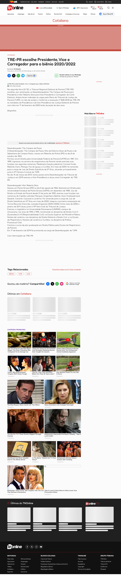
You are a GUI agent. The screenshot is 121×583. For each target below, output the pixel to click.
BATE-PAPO (100, 2)
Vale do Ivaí (31, 14)
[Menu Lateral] (113, 8)
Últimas (93, 14)
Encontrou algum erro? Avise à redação (66, 269)
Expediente (81, 564)
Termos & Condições (84, 569)
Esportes (10, 572)
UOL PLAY (54, 2)
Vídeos (85, 14)
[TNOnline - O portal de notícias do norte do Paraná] (15, 8)
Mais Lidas (10, 559)
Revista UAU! (58, 14)
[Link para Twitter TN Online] (32, 547)
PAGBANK (41, 2)
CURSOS (47, 2)
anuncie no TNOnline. (63, 143)
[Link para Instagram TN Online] (36, 547)
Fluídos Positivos (46, 561)
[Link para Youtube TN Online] (41, 547)
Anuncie (80, 561)
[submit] (108, 8)
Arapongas (21, 14)
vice (28, 274)
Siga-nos (30, 75)
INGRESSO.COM (25, 2)
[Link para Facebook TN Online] (27, 547)
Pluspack (103, 569)
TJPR (20, 274)
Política (48, 14)
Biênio (11, 274)
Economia (24, 572)
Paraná (40, 14)
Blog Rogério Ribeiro (47, 569)
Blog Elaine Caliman (47, 566)
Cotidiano (60, 20)
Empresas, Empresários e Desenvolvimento (54, 564)
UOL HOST (34, 2)
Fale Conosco (82, 559)
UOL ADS (61, 2)
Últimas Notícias (26, 559)
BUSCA (91, 2)
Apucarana (10, 14)
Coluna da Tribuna (46, 559)
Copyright (81, 566)
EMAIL (110, 2)
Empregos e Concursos (72, 14)
